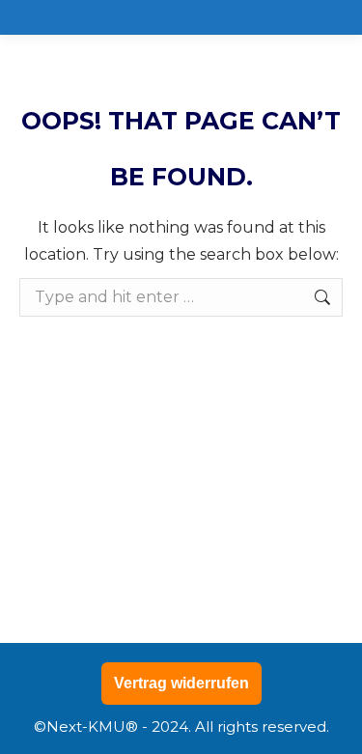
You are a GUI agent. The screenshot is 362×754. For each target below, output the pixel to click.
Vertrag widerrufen (181, 683)
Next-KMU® (92, 726)
